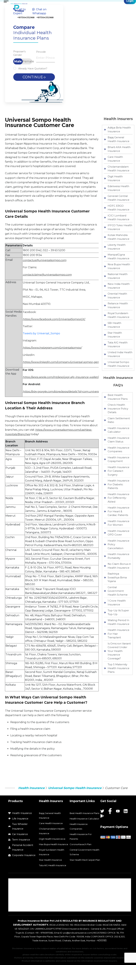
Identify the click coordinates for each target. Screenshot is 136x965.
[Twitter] (102, 811)
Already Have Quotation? (32, 68)
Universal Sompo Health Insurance (75, 788)
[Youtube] (118, 811)
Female (27, 61)
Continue (33, 77)
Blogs (15, 908)
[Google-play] (102, 816)
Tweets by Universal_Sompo (41, 333)
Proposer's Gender (19, 53)
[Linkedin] (126, 811)
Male (18, 61)
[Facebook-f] (110, 811)
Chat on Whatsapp (43, 13)
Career (15, 895)
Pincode (41, 51)
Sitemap (16, 901)
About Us (16, 881)
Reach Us (17, 888)
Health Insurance (31, 788)
